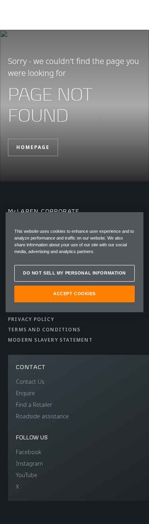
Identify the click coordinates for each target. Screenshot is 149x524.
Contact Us (30, 381)
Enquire (25, 393)
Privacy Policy (31, 319)
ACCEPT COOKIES (74, 293)
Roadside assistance (42, 416)
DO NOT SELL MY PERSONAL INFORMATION (74, 273)
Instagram (29, 463)
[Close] (132, 221)
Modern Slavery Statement (50, 339)
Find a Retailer (34, 404)
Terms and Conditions (44, 329)
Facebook (28, 452)
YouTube (26, 475)
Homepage (33, 147)
